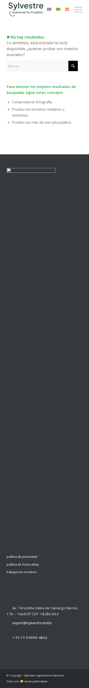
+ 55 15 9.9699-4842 (29, 637)
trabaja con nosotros (22, 572)
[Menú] (75, 9)
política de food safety (23, 564)
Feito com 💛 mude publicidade (27, 681)
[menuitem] (75, 9)
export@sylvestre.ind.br (32, 622)
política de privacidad (22, 556)
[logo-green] (37, 9)
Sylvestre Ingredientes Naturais (44, 675)
